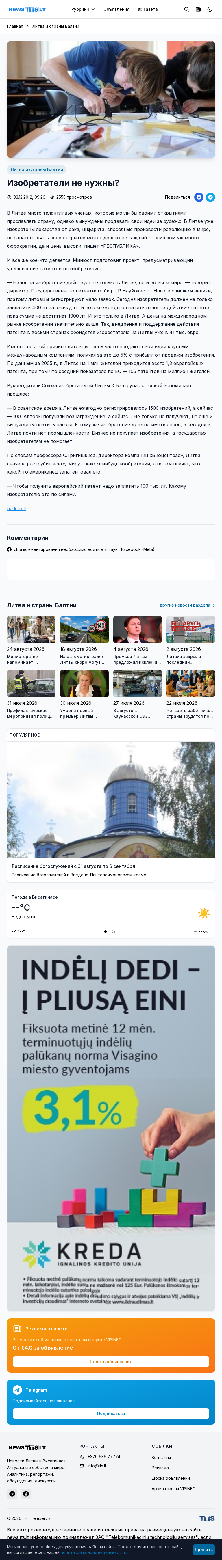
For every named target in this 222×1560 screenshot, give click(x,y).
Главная (15, 26)
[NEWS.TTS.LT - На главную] (27, 9)
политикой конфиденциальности (93, 1552)
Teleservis (41, 1518)
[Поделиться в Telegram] (210, 197)
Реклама (160, 1467)
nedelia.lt (16, 508)
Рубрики (80, 9)
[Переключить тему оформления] (210, 9)
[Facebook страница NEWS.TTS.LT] (26, 1494)
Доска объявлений (171, 1478)
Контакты (161, 1457)
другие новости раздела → (187, 605)
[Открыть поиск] (187, 9)
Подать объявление (111, 1361)
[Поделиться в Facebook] (199, 197)
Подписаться (111, 1413)
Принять (204, 1549)
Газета (151, 9)
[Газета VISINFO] (198, 9)
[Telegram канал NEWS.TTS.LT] (12, 1494)
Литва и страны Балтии (55, 26)
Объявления (116, 9)
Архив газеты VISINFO (174, 1488)
